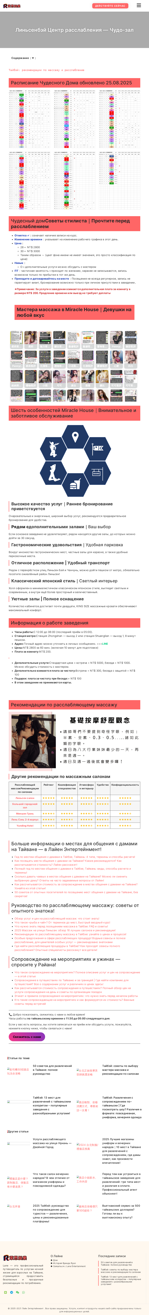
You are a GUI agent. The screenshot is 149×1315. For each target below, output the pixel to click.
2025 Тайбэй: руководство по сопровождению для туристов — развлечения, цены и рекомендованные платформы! (51, 1213)
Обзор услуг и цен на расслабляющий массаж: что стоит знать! (57, 918)
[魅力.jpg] (87, 396)
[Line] (5, 1292)
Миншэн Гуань (25, 813)
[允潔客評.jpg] (87, 357)
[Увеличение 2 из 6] (91, 93)
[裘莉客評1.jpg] (16, 337)
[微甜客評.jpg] (130, 337)
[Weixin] (17, 1292)
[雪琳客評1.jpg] (102, 337)
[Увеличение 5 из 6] (91, 155)
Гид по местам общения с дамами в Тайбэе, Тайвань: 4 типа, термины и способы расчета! (75, 856)
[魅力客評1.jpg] (45, 337)
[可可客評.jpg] (116, 376)
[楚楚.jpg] (87, 376)
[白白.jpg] (130, 357)
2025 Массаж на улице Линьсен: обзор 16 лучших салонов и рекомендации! (65, 930)
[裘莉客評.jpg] (30, 357)
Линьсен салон (25, 798)
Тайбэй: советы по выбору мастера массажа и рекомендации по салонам (120, 1069)
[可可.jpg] (59, 376)
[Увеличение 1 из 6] (46, 93)
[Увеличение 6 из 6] (136, 155)
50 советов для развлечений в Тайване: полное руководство (52, 1069)
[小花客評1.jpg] (73, 357)
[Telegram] (11, 1292)
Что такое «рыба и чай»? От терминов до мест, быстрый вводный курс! (62, 922)
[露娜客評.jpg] (102, 357)
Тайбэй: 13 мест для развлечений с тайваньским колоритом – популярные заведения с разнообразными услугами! (52, 1105)
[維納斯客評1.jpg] (16, 376)
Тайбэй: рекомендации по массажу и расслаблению (46, 70)
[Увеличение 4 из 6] (46, 155)
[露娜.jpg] (59, 396)
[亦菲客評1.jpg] (130, 396)
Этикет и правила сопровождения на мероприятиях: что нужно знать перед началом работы (76, 995)
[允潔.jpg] (73, 396)
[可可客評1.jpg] (130, 376)
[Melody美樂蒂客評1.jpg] (30, 396)
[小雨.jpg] (45, 376)
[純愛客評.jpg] (45, 396)
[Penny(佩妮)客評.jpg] (16, 357)
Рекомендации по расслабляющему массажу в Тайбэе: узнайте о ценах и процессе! (70, 934)
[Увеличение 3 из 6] (136, 93)
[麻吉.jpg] (73, 376)
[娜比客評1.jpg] (59, 337)
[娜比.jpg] (102, 376)
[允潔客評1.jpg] (45, 357)
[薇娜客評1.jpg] (87, 337)
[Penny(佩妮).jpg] (116, 337)
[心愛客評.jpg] (16, 396)
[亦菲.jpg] (102, 396)
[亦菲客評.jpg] (116, 396)
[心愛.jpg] (116, 357)
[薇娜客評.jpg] (73, 337)
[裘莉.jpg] (30, 337)
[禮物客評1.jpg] (59, 357)
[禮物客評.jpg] (30, 376)
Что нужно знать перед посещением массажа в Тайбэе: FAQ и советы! (61, 926)
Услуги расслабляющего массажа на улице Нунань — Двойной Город (52, 1143)
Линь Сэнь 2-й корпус (25, 819)
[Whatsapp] (23, 1292)
